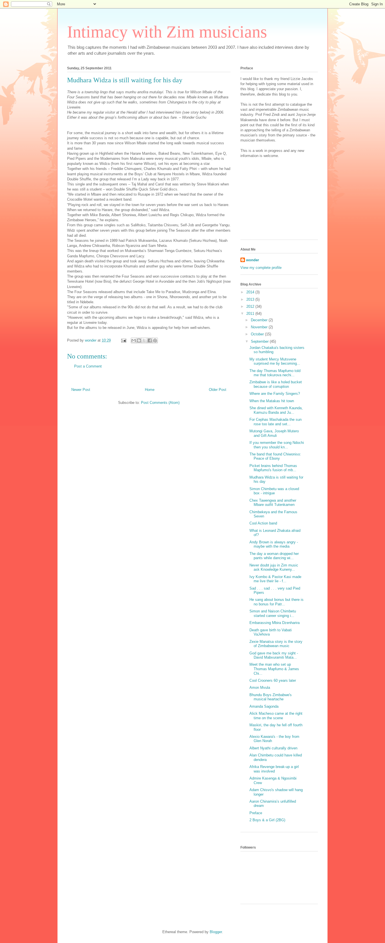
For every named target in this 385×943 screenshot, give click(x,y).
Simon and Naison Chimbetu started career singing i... (272, 613)
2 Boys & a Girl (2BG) (267, 820)
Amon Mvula (259, 687)
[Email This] (133, 340)
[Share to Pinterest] (155, 340)
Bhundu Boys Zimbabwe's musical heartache (270, 697)
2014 (250, 292)
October (258, 334)
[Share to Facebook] (149, 340)
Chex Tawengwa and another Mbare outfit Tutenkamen (272, 502)
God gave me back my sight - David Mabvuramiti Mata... (273, 655)
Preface (255, 813)
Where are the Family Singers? (274, 393)
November (260, 327)
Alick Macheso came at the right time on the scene (275, 715)
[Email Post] (123, 340)
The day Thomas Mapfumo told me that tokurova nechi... (274, 373)
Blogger (216, 932)
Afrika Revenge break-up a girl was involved (274, 769)
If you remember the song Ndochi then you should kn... (276, 444)
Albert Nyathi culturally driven (273, 748)
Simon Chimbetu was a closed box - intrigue (274, 491)
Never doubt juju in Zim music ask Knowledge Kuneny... (273, 567)
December (260, 320)
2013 (250, 299)
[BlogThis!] (139, 340)
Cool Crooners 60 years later (272, 680)
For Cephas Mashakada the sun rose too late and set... (275, 421)
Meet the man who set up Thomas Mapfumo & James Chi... (274, 668)
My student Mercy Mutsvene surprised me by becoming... (274, 361)
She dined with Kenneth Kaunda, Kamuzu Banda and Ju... (276, 410)
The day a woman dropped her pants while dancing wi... (274, 556)
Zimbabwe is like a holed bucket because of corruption (275, 384)
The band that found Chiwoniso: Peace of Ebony (275, 456)
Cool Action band (263, 523)
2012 (250, 306)
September (260, 341)
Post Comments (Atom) (160, 402)
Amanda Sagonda (263, 706)
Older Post (217, 390)
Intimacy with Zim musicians (167, 32)
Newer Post (80, 390)
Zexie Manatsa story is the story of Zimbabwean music (275, 643)
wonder (252, 260)
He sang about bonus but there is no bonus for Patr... (276, 601)
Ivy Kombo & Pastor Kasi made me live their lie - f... (275, 579)
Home (149, 390)
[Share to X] (144, 340)
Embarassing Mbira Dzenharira (274, 623)
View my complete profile (261, 267)
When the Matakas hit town (271, 401)
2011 (250, 313)
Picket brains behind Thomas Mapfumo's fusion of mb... (273, 468)
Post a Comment (88, 366)
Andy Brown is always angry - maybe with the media (273, 544)
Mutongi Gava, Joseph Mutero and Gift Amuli (274, 433)
